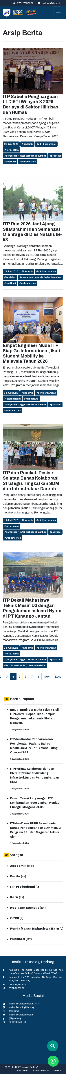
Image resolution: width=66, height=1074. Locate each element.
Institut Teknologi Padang (21, 1007)
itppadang (14, 1011)
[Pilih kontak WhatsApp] (53, 1061)
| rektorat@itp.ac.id (50, 3)
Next (47, 676)
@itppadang (15, 1018)
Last (58, 676)
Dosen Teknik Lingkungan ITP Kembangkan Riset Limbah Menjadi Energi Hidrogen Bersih (35, 803)
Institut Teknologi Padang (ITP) (24, 1003)
